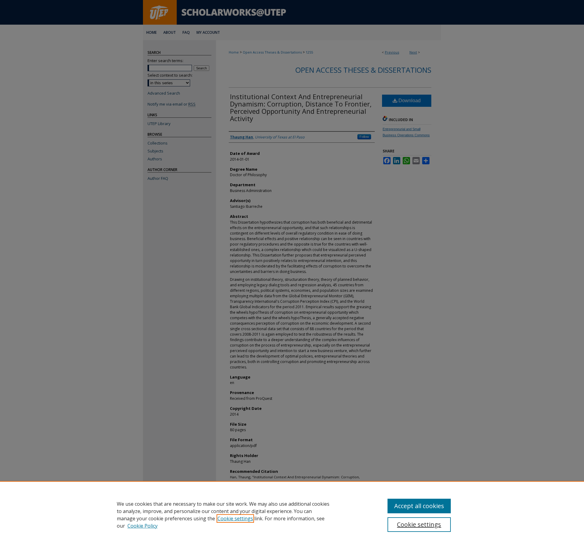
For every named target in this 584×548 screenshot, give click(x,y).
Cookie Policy (142, 525)
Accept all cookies (419, 506)
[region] (292, 514)
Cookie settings (235, 518)
